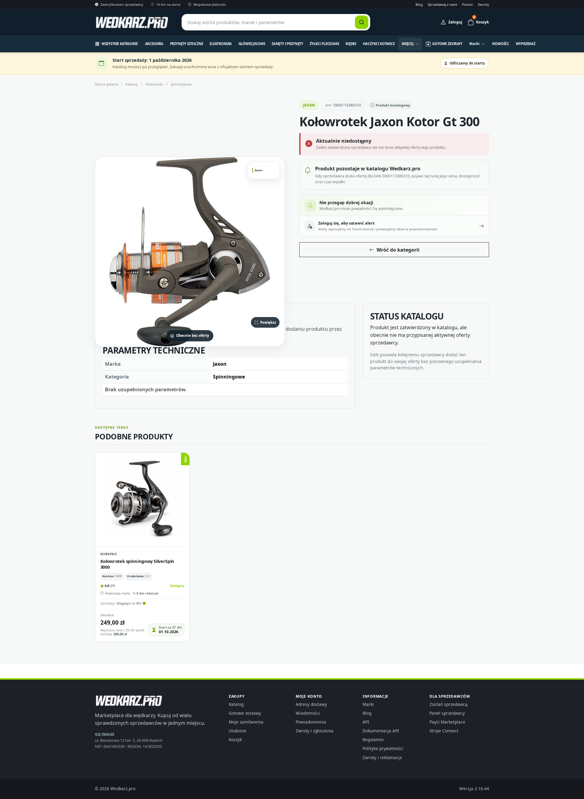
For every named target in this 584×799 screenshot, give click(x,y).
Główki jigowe (251, 43)
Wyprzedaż (526, 43)
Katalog (132, 84)
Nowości (500, 43)
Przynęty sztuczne (186, 43)
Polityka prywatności (383, 748)
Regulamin (373, 739)
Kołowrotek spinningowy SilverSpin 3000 (137, 564)
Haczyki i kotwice (379, 43)
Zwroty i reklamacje (382, 757)
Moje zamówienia (246, 722)
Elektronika (221, 43)
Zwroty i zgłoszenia (314, 731)
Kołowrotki (154, 84)
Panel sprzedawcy (447, 713)
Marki (368, 704)
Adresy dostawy (311, 704)
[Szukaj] (361, 22)
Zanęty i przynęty (287, 43)
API (366, 722)
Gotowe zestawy (245, 713)
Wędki (351, 43)
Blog (419, 4)
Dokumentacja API (381, 731)
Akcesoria (154, 43)
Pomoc (467, 4)
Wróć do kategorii (398, 249)
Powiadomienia (311, 722)
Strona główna (106, 84)
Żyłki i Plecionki (324, 43)
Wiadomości (308, 713)
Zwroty (483, 4)
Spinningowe (181, 84)
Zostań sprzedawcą (448, 704)
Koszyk (235, 739)
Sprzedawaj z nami (442, 4)
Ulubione (237, 731)
